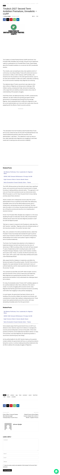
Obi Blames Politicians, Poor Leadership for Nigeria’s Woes (18, 172)
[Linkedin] (52, 1)
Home (4, 3)
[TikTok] (54, 1)
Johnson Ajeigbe (7, 16)
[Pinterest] (11, 19)
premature (25, 395)
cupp (17, 395)
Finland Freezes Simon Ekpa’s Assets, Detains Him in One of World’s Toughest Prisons (31, 416)
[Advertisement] (20, 48)
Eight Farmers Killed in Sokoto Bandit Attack (16, 179)
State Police (35, 395)
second (30, 395)
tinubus (8, 396)
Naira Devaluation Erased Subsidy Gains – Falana (17, 182)
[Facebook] (50, 1)
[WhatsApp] (57, 1)
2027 (8, 395)
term (4, 396)
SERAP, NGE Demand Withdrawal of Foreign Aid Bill (18, 176)
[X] (55, 1)
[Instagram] (51, 1)
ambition (12, 395)
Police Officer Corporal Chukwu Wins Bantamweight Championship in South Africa (10, 416)
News (8, 3)
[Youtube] (58, 1)
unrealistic (14, 396)
